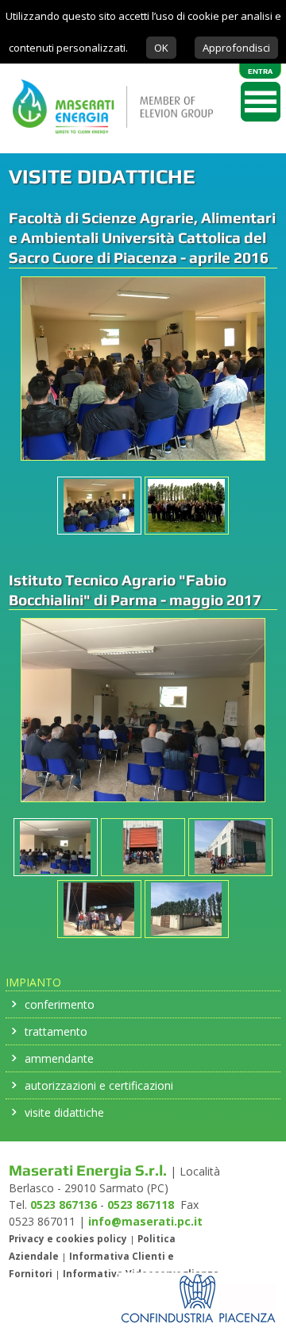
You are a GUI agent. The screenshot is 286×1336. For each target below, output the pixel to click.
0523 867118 (140, 1204)
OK (161, 48)
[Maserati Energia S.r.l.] (106, 144)
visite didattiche (64, 1112)
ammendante (59, 1058)
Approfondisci (236, 48)
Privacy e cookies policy (68, 1239)
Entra (260, 71)
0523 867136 (63, 1204)
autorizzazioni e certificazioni (99, 1085)
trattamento (56, 1031)
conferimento (60, 1004)
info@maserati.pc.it (145, 1221)
